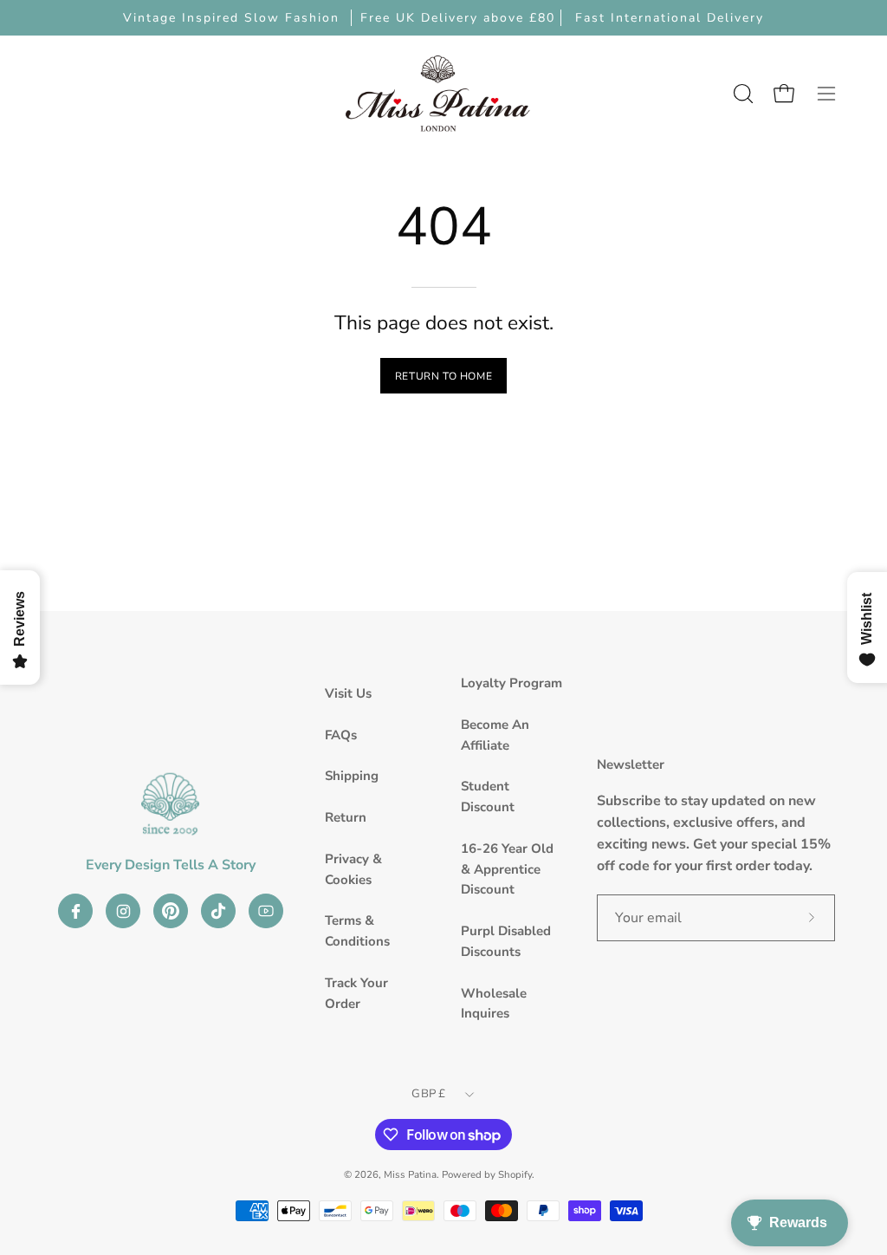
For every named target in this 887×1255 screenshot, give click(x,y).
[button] (741, 93)
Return (345, 817)
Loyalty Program (511, 683)
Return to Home (443, 376)
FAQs (341, 735)
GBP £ (428, 1094)
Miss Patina (410, 1174)
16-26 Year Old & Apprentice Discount (507, 869)
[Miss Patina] (437, 93)
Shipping (352, 775)
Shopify (515, 1174)
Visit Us (348, 693)
